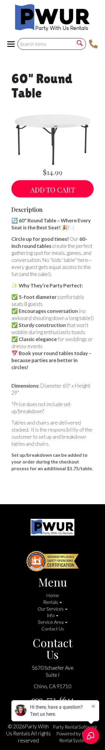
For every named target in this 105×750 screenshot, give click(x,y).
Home (52, 595)
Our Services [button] (51, 608)
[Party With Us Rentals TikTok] (70, 545)
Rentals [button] (51, 602)
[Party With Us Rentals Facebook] (32, 545)
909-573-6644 (53, 699)
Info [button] (51, 615)
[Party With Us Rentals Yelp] (51, 545)
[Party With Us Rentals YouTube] (42, 545)
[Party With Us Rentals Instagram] (60, 545)
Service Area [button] (51, 622)
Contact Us (52, 628)
